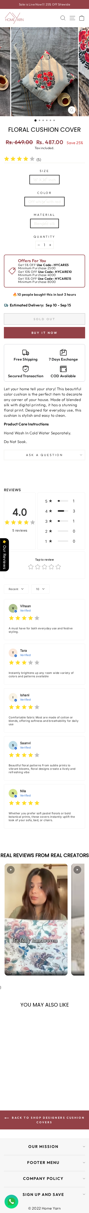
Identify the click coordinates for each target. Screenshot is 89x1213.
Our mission (43, 1146)
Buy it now (44, 333)
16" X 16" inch (44, 179)
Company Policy (43, 1178)
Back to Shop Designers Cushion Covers (48, 1120)
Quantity (45, 236)
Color (44, 193)
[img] (19, 159)
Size (44, 171)
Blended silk (44, 223)
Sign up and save (43, 1194)
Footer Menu (43, 1162)
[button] (61, 501)
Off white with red (44, 201)
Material (44, 214)
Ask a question (44, 455)
